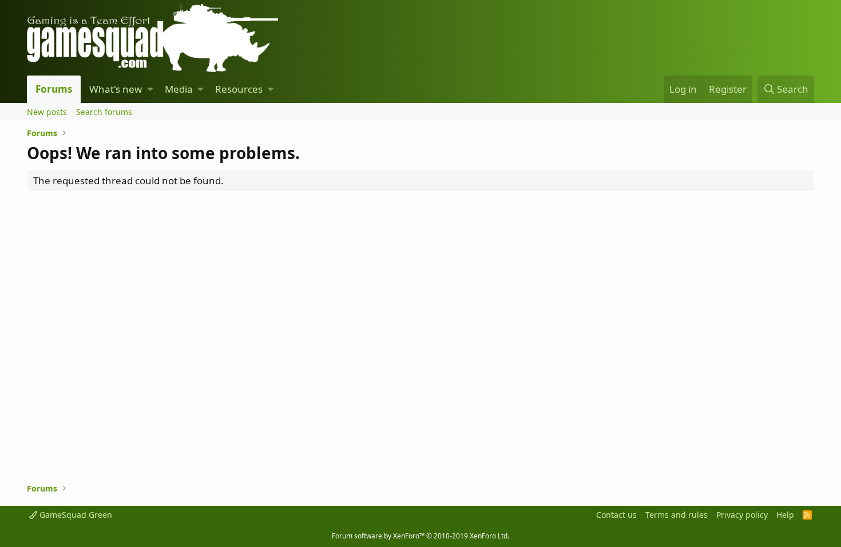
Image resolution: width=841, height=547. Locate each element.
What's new (115, 89)
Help (785, 514)
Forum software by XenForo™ (420, 536)
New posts (47, 111)
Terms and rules (676, 514)
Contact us (616, 514)
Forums (53, 89)
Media (179, 89)
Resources (239, 89)
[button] (150, 89)
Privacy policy (742, 514)
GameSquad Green (74, 514)
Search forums (104, 111)
